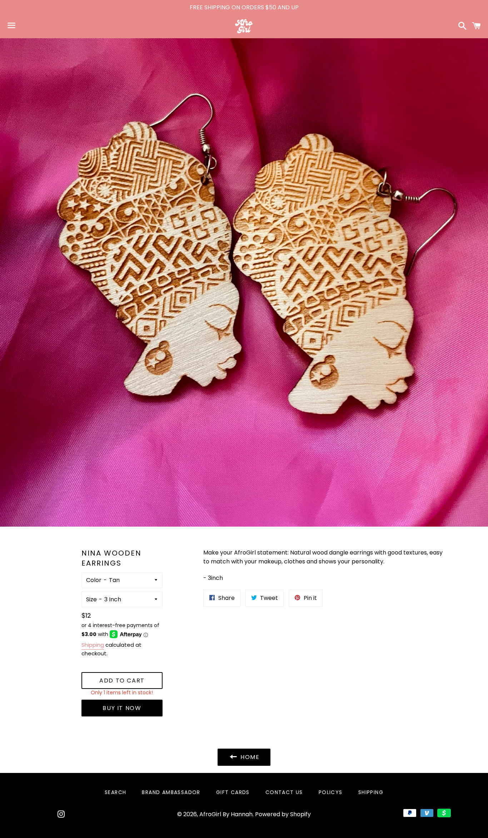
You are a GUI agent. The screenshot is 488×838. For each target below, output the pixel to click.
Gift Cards (233, 792)
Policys (331, 792)
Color (93, 580)
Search (115, 792)
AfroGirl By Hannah (226, 814)
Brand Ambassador (171, 792)
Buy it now (122, 708)
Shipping (92, 645)
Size (91, 599)
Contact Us (284, 792)
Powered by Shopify (283, 814)
